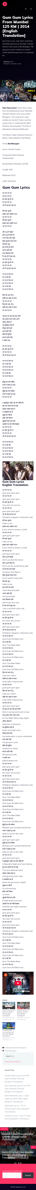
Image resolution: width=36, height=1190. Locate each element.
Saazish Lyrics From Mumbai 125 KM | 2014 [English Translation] (17, 1137)
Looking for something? (12, 1171)
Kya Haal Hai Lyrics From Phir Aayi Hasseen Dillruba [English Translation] (17, 1089)
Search (28, 1175)
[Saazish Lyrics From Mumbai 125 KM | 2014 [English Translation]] (23, 1005)
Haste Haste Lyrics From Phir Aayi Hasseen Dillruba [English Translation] (17, 1078)
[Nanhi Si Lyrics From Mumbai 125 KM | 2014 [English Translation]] (8, 1005)
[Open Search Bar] (25, 9)
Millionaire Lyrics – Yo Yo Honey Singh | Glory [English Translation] (17, 1108)
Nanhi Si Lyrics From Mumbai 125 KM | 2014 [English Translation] (18, 1155)
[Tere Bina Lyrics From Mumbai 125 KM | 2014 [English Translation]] (8, 1025)
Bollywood (9, 1047)
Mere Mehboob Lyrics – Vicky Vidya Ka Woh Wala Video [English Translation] (17, 1098)
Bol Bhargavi (13, 143)
